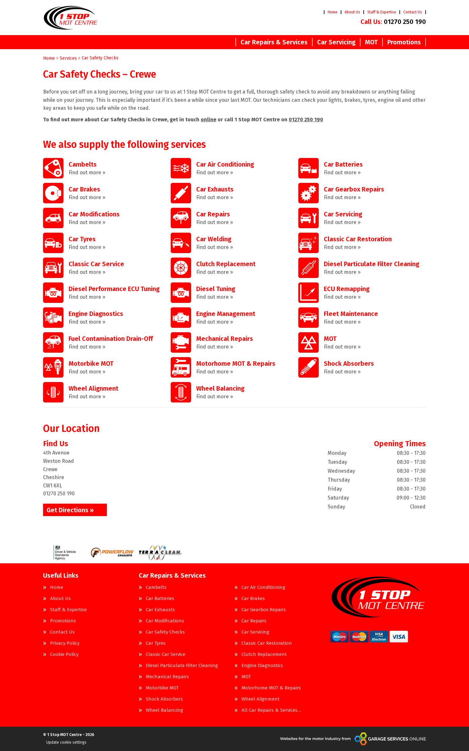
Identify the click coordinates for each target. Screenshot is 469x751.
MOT (371, 42)
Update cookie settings (66, 742)
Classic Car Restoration (267, 643)
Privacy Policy (64, 643)
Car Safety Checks (165, 632)
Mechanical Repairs (167, 676)
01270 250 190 (393, 22)
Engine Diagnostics (262, 665)
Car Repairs (254, 621)
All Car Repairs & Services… (271, 710)
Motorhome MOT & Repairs (271, 688)
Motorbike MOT (162, 688)
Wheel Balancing (164, 710)
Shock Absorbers (164, 699)
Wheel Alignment (260, 699)
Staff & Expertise (381, 12)
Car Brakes (253, 598)
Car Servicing (336, 42)
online (208, 119)
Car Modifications (165, 621)
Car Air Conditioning (263, 587)
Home (333, 12)
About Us (352, 12)
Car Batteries (160, 598)
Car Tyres (156, 643)
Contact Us (412, 12)
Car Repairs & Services (274, 42)
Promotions (404, 42)
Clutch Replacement (264, 654)
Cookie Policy (64, 654)
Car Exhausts (160, 609)
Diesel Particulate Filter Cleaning (182, 665)
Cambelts (156, 587)
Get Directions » (70, 510)
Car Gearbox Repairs (264, 609)
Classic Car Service (165, 654)
